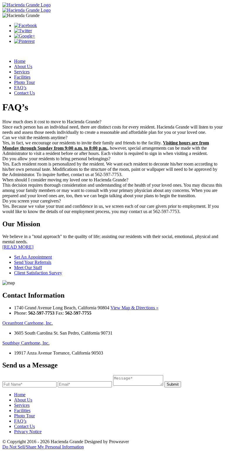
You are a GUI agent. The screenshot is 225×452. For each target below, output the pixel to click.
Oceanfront (27, 323)
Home (19, 61)
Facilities (22, 77)
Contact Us (24, 92)
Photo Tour (24, 82)
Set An (33, 256)
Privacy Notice (28, 431)
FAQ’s (20, 87)
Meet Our (28, 267)
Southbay (26, 342)
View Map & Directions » (134, 307)
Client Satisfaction (38, 272)
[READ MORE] (17, 246)
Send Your (32, 262)
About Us (23, 66)
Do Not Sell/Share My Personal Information (43, 446)
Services (22, 71)
